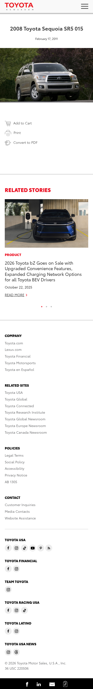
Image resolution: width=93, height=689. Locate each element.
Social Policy (15, 461)
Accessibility (14, 468)
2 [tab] (46, 305)
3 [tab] (51, 305)
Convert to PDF (25, 142)
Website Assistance (20, 518)
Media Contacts (17, 511)
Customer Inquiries (20, 504)
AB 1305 (11, 481)
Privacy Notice (16, 475)
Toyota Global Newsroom (25, 419)
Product (13, 254)
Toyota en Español (19, 369)
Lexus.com (13, 349)
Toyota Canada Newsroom (26, 432)
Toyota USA (14, 392)
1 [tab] (42, 305)
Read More (14, 294)
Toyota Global (16, 399)
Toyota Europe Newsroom (25, 425)
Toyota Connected (19, 405)
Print (17, 132)
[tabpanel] (46, 250)
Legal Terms (14, 455)
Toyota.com (14, 343)
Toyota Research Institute (25, 412)
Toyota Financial (18, 356)
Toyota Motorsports (20, 362)
